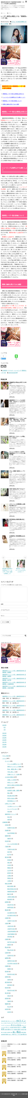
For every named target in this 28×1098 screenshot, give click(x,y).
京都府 (7, 918)
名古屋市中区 (11, 912)
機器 (25, 1029)
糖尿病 (24, 1032)
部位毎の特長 (11, 795)
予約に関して (11, 772)
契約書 (5, 1029)
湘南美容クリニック (10, 814)
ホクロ (3, 1027)
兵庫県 (7, 939)
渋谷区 (9, 865)
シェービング (17, 370)
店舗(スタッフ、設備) (13, 774)
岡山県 (7, 947)
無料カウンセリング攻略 (14, 766)
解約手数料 (5, 1034)
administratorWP (13, 372)
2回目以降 (3, 1021)
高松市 (9, 996)
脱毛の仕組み (11, 798)
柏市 (8, 852)
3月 (5, 729)
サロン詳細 (5, 756)
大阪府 (7, 923)
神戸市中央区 (11, 942)
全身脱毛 (4, 370)
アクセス (10, 370)
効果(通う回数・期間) (13, 790)
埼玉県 (7, 841)
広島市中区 (10, 955)
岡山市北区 (10, 950)
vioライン (21, 1020)
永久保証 (5, 1032)
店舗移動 (15, 1029)
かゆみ (5, 1022)
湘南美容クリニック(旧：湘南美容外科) (13, 696)
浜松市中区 (10, 904)
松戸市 (9, 854)
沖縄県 (7, 966)
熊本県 (7, 987)
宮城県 (7, 830)
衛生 (8, 817)
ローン (8, 1027)
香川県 (7, 993)
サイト (3, 615)
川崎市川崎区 (11, 897)
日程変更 (22, 1029)
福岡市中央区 (11, 961)
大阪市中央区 (11, 929)
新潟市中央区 (11, 974)
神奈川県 (7, 883)
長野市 (9, 979)
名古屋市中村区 (11, 915)
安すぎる (11, 1029)
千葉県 (7, 846)
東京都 (7, 857)
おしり (2, 1022)
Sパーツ (14, 1021)
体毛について (11, 782)
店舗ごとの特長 (11, 780)
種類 (22, 1032)
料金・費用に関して (13, 769)
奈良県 (7, 1009)
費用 (13, 1034)
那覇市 (9, 969)
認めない (10, 1034)
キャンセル (16, 1025)
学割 (8, 811)
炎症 (11, 1032)
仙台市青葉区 (11, 833)
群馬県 (7, 998)
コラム (13, 21)
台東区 (9, 875)
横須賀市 (9, 899)
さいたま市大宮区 (12, 844)
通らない (16, 1034)
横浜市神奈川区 (11, 889)
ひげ (12, 1022)
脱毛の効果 (8, 787)
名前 (2, 604)
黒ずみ (25, 1034)
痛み (8, 793)
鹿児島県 (7, 982)
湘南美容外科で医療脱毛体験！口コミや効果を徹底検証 (12, 2)
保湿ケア (19, 1027)
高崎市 (9, 1001)
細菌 (2, 1034)
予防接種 (11, 1027)
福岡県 (7, 958)
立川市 (9, 870)
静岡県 (7, 902)
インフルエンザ (7, 1025)
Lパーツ (11, 1021)
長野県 (7, 977)
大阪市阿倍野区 (11, 931)
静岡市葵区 (10, 907)
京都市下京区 (11, 921)
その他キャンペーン (13, 806)
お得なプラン (8, 803)
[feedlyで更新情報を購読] (2, 366)
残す (2, 1032)
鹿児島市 (9, 985)
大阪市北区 (10, 926)
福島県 (7, 835)
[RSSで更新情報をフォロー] (5, 366)
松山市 (9, 1006)
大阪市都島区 (11, 934)
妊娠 (8, 1029)
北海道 (7, 825)
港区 (8, 862)
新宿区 (9, 860)
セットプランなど (12, 809)
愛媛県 (7, 1004)
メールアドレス (5, 610)
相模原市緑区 (11, 891)
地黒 (8, 819)
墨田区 (9, 878)
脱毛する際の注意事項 (13, 785)
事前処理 (15, 1027)
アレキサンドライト (18, 1022)
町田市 (9, 873)
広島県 (7, 952)
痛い (14, 1032)
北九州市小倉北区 (12, 963)
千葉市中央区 (11, 849)
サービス (7, 761)
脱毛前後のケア (11, 801)
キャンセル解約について (14, 764)
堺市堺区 (9, 936)
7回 (8, 1021)
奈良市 (9, 1012)
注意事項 (8, 1032)
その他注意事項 (20, 21)
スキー (23, 1025)
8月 (5, 727)
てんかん (9, 1022)
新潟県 (7, 971)
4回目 (6, 1021)
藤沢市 (9, 894)
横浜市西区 (10, 886)
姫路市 (9, 944)
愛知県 (7, 910)
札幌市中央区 (11, 827)
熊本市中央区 (11, 990)
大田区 (9, 881)
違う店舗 (20, 1034)
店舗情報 (4, 822)
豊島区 (9, 868)
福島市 (9, 838)
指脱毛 (18, 1029)
